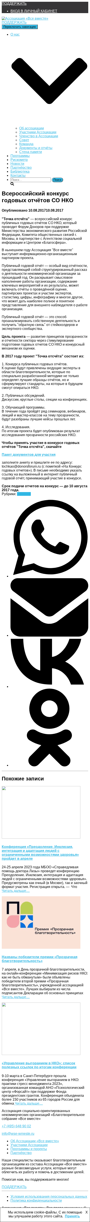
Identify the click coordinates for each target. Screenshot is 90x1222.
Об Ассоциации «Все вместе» (34, 1141)
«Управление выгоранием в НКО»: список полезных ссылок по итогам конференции (39, 1065)
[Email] (49, 635)
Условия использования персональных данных (48, 1196)
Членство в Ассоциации (38, 136)
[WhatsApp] (49, 576)
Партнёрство (21, 167)
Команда (26, 144)
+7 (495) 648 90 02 (16, 1126)
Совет (24, 140)
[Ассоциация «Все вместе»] (25, 18)
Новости (17, 163)
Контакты (18, 175)
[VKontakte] (49, 686)
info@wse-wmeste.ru (18, 1133)
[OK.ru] (49, 765)
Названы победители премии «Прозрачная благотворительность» (39, 959)
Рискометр (19, 160)
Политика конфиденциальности (36, 1200)
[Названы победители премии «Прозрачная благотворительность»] (41, 947)
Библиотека (19, 171)
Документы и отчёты (35, 148)
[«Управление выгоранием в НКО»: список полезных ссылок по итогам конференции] (41, 1054)
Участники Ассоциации (37, 132)
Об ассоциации (31, 128)
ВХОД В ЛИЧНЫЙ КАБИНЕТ (33, 11)
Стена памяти (30, 152)
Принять (72, 1216)
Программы (20, 156)
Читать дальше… (16, 891)
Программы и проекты (28, 1149)
